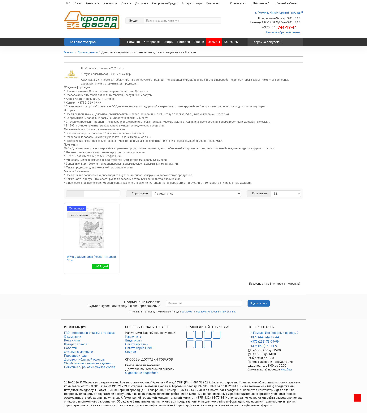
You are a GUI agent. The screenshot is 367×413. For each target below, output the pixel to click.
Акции (168, 42)
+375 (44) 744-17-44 (264, 337)
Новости (183, 42)
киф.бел (286, 369)
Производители (88, 52)
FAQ (68, 3)
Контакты (212, 3)
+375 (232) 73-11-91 (264, 346)
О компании (72, 336)
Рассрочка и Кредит (165, 3)
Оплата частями (136, 344)
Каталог (83, 42)
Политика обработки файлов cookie (89, 367)
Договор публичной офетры (84, 359)
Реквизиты (93, 3)
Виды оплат (133, 340)
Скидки (130, 352)
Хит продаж (152, 42)
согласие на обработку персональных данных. (209, 311)
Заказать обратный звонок (283, 32)
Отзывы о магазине (78, 352)
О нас (78, 3)
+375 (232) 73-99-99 (264, 341)
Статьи (199, 42)
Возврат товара (192, 3)
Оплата (126, 3)
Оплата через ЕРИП (139, 348)
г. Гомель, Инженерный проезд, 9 (274, 333)
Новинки (133, 42)
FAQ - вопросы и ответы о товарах (89, 333)
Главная (69, 52)
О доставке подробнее (141, 373)
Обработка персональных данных (88, 363)
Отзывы (214, 42)
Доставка (141, 3)
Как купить (111, 3)
